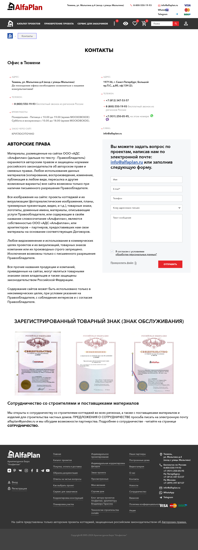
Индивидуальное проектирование (100, 455)
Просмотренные (99, 478)
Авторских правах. (174, 522)
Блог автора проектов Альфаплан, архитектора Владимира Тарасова (104, 500)
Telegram (168, 497)
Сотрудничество (137, 491)
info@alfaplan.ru (169, 5)
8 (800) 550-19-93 (25, 103)
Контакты (134, 479)
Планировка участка (63, 504)
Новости (133, 485)
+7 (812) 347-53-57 (117, 100)
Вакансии (134, 497)
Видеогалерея (136, 466)
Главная (57, 454)
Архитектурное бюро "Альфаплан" (18, 463)
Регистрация (19, 488)
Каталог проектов (28, 23)
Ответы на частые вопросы (67, 479)
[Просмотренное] (125, 23)
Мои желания (98, 485)
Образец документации (65, 472)
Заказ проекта (98, 472)
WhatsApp (169, 492)
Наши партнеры (137, 454)
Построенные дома (139, 460)
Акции (132, 510)
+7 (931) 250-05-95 (117, 116)
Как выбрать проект (63, 485)
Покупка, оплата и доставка (67, 466)
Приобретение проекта (59, 23)
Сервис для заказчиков (92, 23)
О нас (132, 472)
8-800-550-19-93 (142, 5)
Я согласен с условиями (136, 253)
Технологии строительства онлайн (105, 511)
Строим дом (97, 491)
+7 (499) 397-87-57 (174, 483)
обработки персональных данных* (136, 254)
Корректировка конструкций (68, 497)
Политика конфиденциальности (145, 504)
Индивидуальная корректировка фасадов (108, 465)
